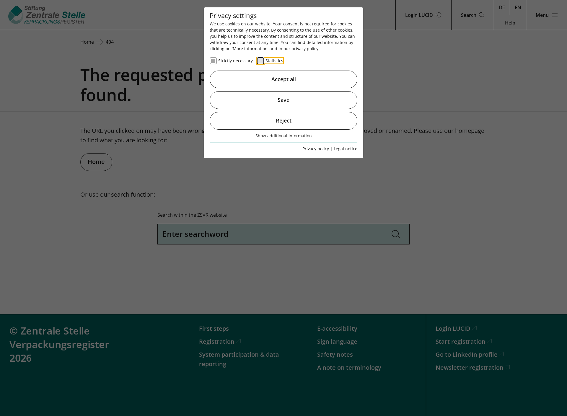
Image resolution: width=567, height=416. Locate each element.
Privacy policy (315, 148)
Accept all (283, 79)
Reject (283, 120)
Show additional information (283, 135)
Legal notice (345, 148)
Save (283, 99)
